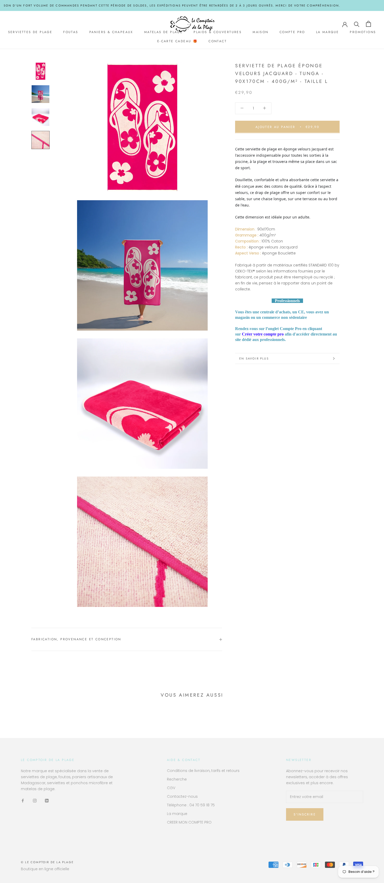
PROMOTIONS (363, 32)
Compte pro (292, 32)
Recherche (177, 779)
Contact (217, 41)
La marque (327, 32)
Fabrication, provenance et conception (76, 639)
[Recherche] (356, 24)
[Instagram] (35, 800)
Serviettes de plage (30, 32)
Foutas (70, 32)
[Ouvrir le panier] (368, 24)
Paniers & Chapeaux (111, 32)
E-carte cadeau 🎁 (177, 41)
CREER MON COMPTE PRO (189, 822)
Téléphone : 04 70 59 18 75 (191, 805)
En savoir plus (254, 358)
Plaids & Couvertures (218, 32)
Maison (260, 32)
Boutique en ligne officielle (45, 869)
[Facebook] (23, 800)
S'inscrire (305, 814)
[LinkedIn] (47, 800)
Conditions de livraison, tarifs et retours (203, 770)
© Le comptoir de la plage (47, 862)
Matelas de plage (163, 32)
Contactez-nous (182, 796)
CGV (171, 787)
